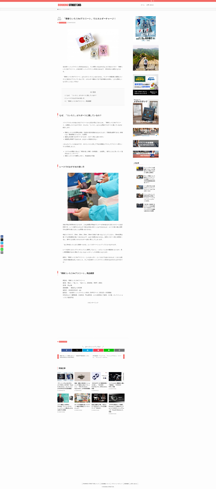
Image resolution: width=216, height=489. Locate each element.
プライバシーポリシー (117, 483)
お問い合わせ (133, 483)
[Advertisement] (93, 321)
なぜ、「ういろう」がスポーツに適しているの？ (82, 95)
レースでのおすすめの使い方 (75, 98)
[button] (66, 350)
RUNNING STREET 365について (91, 483)
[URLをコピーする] (119, 350)
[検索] (153, 1)
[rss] (151, 1)
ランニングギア (62, 22)
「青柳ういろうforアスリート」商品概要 (79, 101)
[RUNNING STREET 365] (69, 5)
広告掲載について (105, 483)
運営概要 (126, 483)
